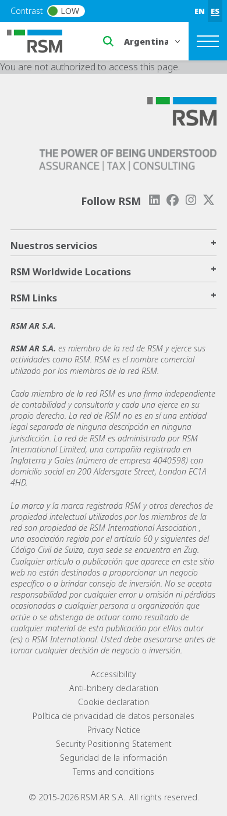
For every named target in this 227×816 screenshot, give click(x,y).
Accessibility (113, 674)
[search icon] (108, 41)
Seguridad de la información (113, 757)
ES (215, 11)
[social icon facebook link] (172, 200)
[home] (42, 40)
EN (199, 11)
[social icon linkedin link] (154, 200)
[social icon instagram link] (190, 200)
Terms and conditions (113, 771)
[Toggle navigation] (208, 41)
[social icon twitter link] (209, 200)
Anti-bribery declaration (113, 687)
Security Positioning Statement (114, 743)
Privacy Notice (113, 729)
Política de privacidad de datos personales (113, 715)
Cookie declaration (113, 701)
